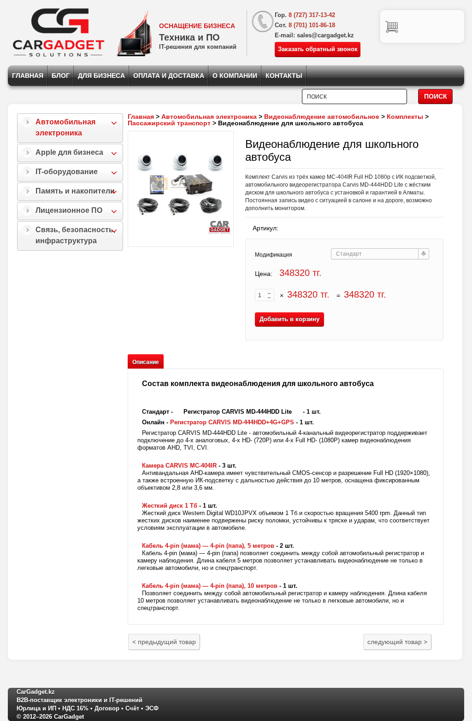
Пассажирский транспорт (169, 123)
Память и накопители (75, 191)
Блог (61, 75)
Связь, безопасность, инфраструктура (75, 235)
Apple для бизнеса (69, 152)
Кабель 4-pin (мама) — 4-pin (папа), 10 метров (209, 585)
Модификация (273, 255)
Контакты (284, 75)
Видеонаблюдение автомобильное (321, 116)
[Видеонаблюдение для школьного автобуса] (181, 189)
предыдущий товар (164, 641)
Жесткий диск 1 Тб (169, 505)
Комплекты (405, 116)
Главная (27, 75)
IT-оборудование (66, 172)
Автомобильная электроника (65, 127)
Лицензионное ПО (68, 210)
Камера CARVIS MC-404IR (179, 465)
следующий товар (397, 641)
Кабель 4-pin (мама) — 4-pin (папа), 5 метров (208, 545)
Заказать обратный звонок (318, 49)
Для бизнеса (101, 75)
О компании (234, 75)
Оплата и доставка (168, 75)
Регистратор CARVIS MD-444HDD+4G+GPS (232, 422)
